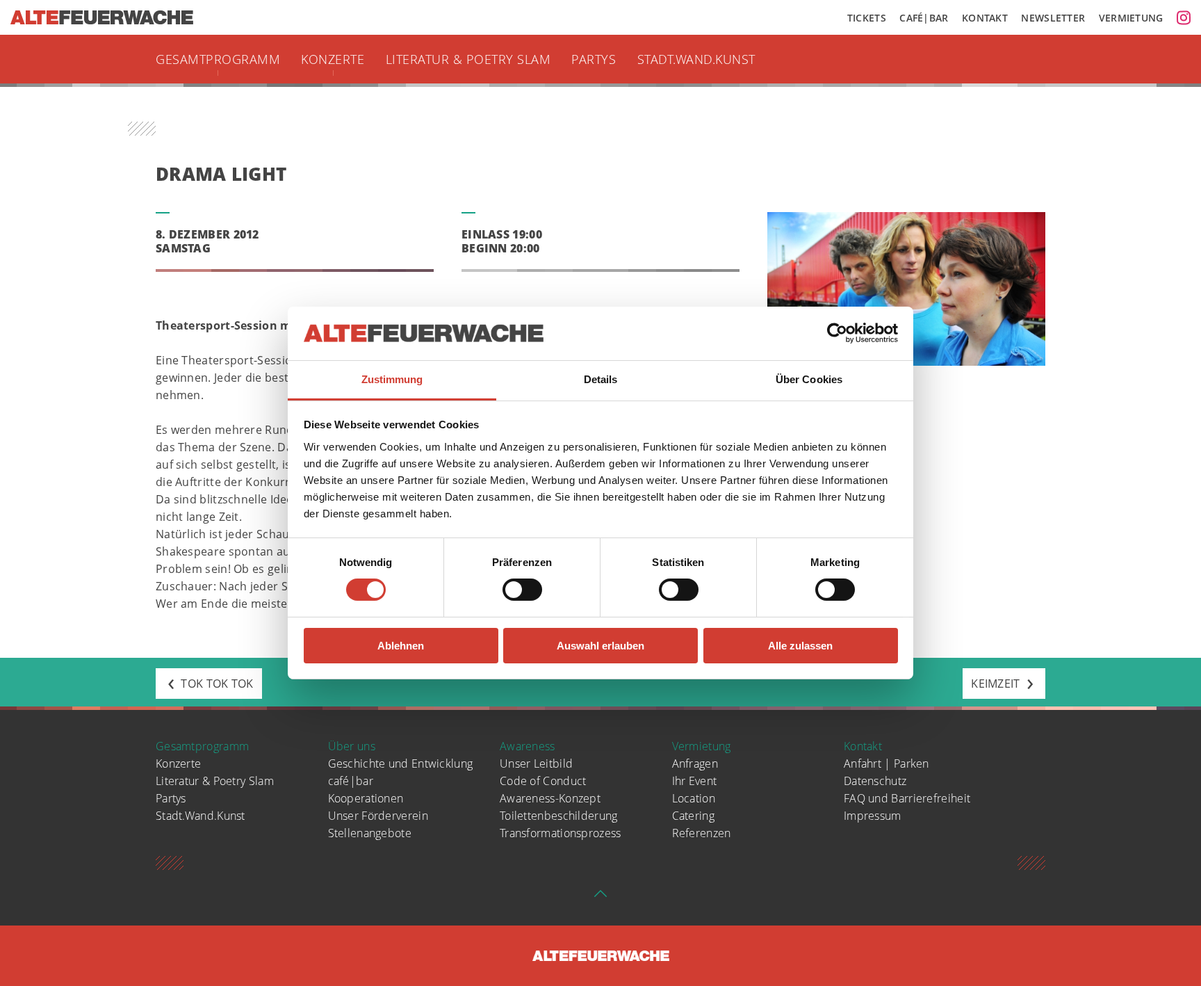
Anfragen (695, 763)
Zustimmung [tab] (392, 379)
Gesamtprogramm (218, 59)
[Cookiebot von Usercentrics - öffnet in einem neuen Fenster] (837, 333)
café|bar (350, 781)
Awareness (527, 746)
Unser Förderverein (378, 815)
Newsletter (1053, 17)
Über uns (351, 746)
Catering (693, 815)
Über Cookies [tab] (809, 379)
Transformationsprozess (560, 833)
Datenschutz (875, 781)
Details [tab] (601, 379)
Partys (593, 59)
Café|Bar (923, 17)
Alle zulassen (800, 646)
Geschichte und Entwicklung (400, 763)
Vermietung (1131, 17)
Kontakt (985, 17)
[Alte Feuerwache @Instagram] (1184, 17)
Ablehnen (400, 646)
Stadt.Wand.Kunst (696, 59)
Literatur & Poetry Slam (468, 59)
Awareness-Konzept (550, 798)
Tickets (866, 17)
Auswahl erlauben (600, 646)
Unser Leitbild (536, 763)
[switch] (522, 590)
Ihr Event (694, 781)
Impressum (872, 815)
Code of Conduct (543, 781)
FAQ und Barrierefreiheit (907, 798)
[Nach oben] (600, 898)
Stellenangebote (370, 833)
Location (693, 798)
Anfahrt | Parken (886, 763)
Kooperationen (366, 798)
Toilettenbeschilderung (559, 815)
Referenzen (701, 833)
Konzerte (332, 59)
